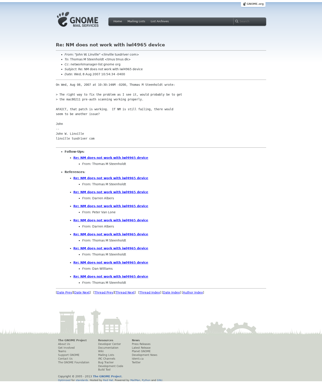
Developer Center (109, 344)
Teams (62, 351)
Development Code (110, 366)
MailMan (135, 380)
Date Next (82, 292)
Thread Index (149, 292)
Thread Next (124, 292)
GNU (159, 380)
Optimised (64, 380)
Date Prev (64, 292)
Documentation (108, 347)
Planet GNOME (141, 351)
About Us (64, 344)
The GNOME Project (72, 340)
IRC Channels (106, 358)
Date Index (171, 292)
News (136, 340)
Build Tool (104, 369)
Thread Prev (103, 292)
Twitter (136, 362)
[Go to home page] (84, 28)
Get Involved (66, 347)
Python (146, 380)
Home (117, 21)
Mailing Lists (136, 21)
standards (82, 380)
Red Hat (108, 380)
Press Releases (141, 344)
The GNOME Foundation (73, 362)
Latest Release (141, 347)
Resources (105, 340)
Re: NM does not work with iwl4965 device (110, 157)
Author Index (193, 292)
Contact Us (65, 358)
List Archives (160, 21)
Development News (144, 355)
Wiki (101, 351)
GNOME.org (255, 3)
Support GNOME (69, 355)
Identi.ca (137, 358)
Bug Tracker (106, 362)
